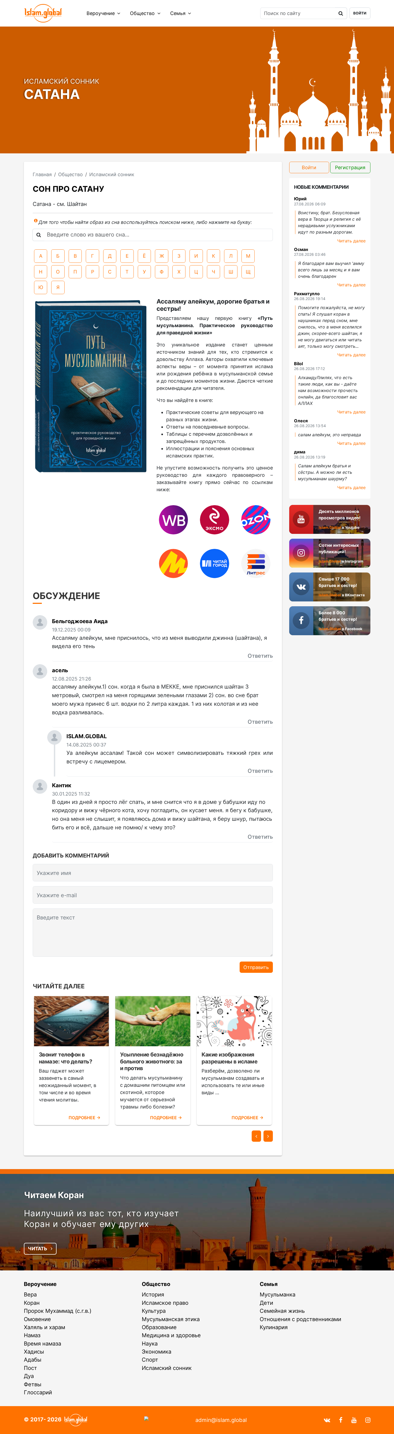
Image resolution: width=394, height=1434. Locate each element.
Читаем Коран (54, 1195)
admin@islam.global (221, 1420)
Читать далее (351, 240)
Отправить (256, 967)
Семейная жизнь (282, 1310)
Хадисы (34, 1351)
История (153, 1294)
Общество (143, 13)
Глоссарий (38, 1392)
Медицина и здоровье (171, 1335)
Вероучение (101, 13)
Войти (359, 13)
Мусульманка (277, 1294)
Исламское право (165, 1302)
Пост (30, 1368)
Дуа (29, 1376)
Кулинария (274, 1327)
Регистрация (350, 167)
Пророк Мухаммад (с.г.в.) (57, 1310)
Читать (38, 1248)
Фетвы (32, 1384)
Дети (266, 1302)
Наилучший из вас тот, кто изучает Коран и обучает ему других (101, 1218)
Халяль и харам (44, 1327)
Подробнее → (85, 1117)
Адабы (32, 1359)
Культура (154, 1310)
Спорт (150, 1359)
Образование (159, 1327)
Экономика (156, 1351)
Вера (30, 1294)
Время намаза (42, 1343)
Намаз (32, 1335)
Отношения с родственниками (300, 1319)
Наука (150, 1343)
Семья (178, 13)
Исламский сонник (167, 1368)
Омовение (37, 1319)
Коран (32, 1302)
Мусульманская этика (171, 1319)
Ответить (260, 655)
